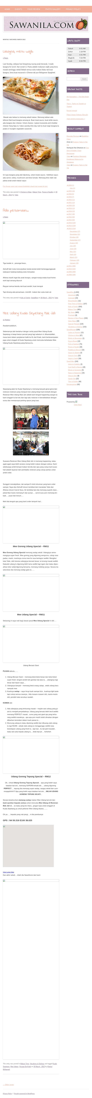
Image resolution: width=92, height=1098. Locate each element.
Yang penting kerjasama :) (76, 119)
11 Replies (6, 320)
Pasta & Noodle (47, 192)
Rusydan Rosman (73, 136)
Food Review (33, 9)
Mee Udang (14, 1067)
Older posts (8, 1085)
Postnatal (71, 315)
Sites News (72, 321)
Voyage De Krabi (25, 1067)
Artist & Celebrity (74, 364)
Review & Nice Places (76, 318)
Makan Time (36, 192)
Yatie (16, 195)
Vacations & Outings (37, 1064)
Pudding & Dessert (74, 350)
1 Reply (5, 58)
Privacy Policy (73, 9)
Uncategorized (72, 384)
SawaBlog (34, 298)
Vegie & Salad (73, 358)
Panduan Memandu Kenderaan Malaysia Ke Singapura (76, 159)
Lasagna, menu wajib (18, 51)
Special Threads (73, 324)
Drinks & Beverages (75, 338)
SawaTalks (70, 361)
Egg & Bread (72, 341)
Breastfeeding (73, 301)
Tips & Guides (73, 381)
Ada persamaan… (16, 210)
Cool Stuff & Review (75, 367)
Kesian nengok (72, 111)
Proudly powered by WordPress (24, 1094)
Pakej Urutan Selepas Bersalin (77, 115)
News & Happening (74, 373)
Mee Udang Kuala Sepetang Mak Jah (29, 313)
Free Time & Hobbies (75, 304)
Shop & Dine (72, 376)
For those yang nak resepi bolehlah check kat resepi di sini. (25, 186)
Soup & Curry (73, 356)
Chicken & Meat (26, 192)
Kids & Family (25, 298)
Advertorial (72, 295)
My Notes (71, 312)
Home (7, 9)
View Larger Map (8, 872)
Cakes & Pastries (74, 332)
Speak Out (72, 379)
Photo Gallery (53, 9)
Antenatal (71, 298)
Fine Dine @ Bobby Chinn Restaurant (78, 150)
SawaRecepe (71, 330)
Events (18, 9)
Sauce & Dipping (74, 353)
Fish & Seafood (73, 344)
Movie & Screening (74, 370)
